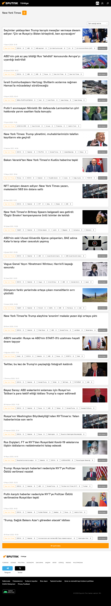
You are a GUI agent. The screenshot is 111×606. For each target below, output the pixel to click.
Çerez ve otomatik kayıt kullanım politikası (79, 581)
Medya (81, 152)
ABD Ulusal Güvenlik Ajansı (73, 256)
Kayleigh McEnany (86, 408)
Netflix (51, 308)
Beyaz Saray (89, 330)
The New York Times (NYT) (69, 486)
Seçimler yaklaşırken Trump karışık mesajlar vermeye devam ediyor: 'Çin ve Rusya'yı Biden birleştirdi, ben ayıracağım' (42, 32)
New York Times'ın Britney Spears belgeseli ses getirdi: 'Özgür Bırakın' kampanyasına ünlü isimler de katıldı (39, 213)
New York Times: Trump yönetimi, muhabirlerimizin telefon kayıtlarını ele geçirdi (41, 135)
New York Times (11, 12)
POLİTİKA (41, 152)
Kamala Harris (75, 282)
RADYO (68, 562)
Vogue (40, 282)
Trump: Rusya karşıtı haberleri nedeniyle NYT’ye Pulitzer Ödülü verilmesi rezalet (39, 469)
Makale (58, 204)
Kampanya (76, 230)
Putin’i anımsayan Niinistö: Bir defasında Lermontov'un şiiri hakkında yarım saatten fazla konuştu (41, 109)
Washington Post (83, 538)
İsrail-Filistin (51, 100)
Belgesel (65, 230)
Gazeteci (56, 512)
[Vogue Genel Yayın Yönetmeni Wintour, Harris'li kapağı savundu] (94, 269)
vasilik (54, 230)
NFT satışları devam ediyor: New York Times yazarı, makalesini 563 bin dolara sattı (36, 187)
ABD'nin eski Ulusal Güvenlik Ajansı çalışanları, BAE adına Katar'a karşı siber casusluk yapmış (40, 239)
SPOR (54, 562)
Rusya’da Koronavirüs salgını (25, 460)
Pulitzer (85, 486)
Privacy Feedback (24, 584)
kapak (87, 282)
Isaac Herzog (64, 100)
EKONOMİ (30, 562)
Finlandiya (59, 126)
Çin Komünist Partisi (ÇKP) (84, 48)
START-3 (68, 356)
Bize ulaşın (44, 581)
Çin (69, 48)
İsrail (40, 100)
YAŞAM (19, 230)
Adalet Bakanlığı (68, 152)
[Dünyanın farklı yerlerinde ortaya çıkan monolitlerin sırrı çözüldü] (94, 295)
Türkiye (19, 178)
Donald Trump (54, 152)
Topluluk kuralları (56, 581)
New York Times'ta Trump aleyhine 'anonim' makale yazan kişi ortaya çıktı (50, 316)
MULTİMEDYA (78, 562)
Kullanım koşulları (31, 581)
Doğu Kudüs (77, 178)
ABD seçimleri (40, 48)
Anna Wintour (52, 282)
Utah (80, 308)
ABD (28, 48)
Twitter (55, 382)
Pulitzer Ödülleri (43, 512)
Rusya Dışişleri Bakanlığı (83, 460)
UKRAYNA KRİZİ (21, 126)
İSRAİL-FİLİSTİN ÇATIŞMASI (25, 100)
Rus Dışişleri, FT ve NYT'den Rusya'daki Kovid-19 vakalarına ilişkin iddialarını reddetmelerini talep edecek (41, 443)
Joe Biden (77, 330)
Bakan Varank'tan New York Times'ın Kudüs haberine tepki (41, 160)
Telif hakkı (65, 382)
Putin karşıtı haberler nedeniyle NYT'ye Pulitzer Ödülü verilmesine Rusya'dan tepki (38, 495)
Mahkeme (88, 230)
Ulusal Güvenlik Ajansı (53, 256)
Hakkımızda (6, 581)
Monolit (40, 308)
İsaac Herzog (78, 100)
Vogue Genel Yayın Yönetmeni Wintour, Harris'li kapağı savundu (38, 265)
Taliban (58, 408)
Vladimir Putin (72, 126)
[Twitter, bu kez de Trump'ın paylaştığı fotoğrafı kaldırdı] (94, 369)
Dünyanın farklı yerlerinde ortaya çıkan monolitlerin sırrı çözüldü (39, 291)
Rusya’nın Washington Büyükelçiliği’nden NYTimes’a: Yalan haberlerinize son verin (41, 417)
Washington (51, 434)
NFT (39, 204)
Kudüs (66, 178)
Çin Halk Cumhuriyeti (56, 48)
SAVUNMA (39, 562)
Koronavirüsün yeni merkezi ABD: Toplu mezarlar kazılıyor (55, 538)
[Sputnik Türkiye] (10, 5)
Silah (78, 356)
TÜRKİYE (89, 178)
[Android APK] (9, 591)
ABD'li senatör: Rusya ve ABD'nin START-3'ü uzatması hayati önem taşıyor (42, 339)
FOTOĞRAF (77, 382)
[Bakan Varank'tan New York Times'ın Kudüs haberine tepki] (94, 165)
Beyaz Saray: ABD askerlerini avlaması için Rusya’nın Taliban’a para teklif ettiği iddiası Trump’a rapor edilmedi (40, 391)
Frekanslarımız (18, 581)
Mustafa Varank (53, 178)
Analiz (18, 356)
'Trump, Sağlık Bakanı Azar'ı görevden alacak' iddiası (37, 520)
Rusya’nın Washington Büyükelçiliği (71, 434)
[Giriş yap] (102, 3)
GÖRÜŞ (61, 562)
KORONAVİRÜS (65, 460)
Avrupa (48, 126)
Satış (48, 204)
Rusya (46, 74)
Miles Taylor (41, 330)
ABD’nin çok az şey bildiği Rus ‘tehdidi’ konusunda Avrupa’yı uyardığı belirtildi (42, 57)
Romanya (70, 308)
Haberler (29, 152)
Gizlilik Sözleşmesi (8, 584)
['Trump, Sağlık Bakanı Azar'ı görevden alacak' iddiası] (94, 525)
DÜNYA (19, 48)
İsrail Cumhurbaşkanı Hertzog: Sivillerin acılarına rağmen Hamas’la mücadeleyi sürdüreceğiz (40, 83)
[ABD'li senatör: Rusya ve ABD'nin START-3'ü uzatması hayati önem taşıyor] (94, 343)
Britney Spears (42, 230)
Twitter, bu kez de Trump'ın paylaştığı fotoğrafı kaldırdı (38, 364)
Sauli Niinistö (36, 126)
